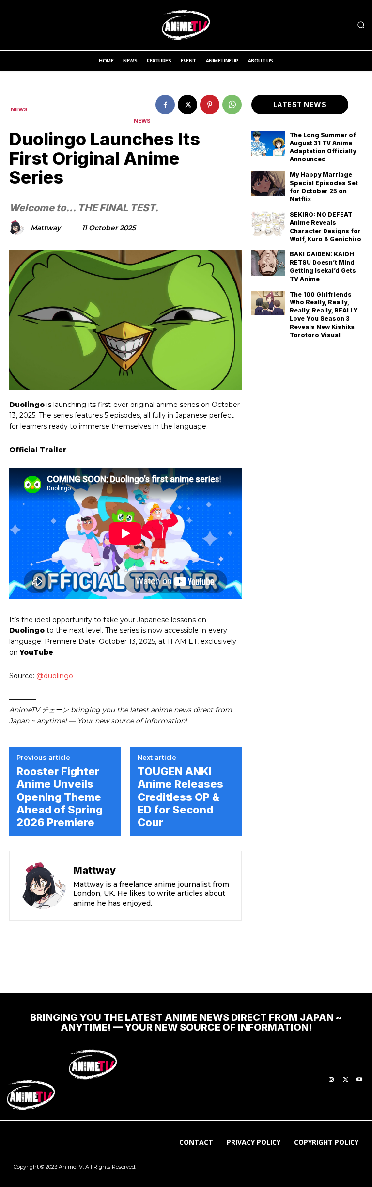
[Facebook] (165, 104)
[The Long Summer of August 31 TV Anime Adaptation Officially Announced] (268, 143)
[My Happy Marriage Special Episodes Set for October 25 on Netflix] (268, 183)
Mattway (46, 228)
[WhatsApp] (232, 104)
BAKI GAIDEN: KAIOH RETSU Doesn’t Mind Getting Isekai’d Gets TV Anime (323, 266)
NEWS (19, 109)
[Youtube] (359, 1080)
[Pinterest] (209, 104)
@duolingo (54, 676)
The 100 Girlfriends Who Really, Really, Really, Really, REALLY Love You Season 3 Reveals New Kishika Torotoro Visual (324, 315)
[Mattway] (18, 227)
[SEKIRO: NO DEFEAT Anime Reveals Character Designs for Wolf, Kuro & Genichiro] (268, 223)
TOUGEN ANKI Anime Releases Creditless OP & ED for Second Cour (180, 797)
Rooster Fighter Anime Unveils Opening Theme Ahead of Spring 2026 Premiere (59, 797)
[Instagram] (331, 1080)
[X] (187, 104)
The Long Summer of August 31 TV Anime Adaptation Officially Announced (323, 147)
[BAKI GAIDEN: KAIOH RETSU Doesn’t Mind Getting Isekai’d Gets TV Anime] (268, 263)
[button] (361, 25)
